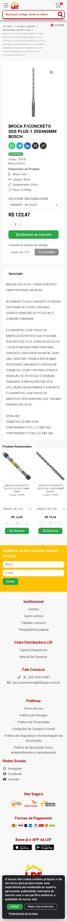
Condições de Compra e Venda (33, 729)
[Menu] (6, 5)
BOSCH (21, 163)
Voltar (58, 25)
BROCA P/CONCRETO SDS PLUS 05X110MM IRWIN (17, 488)
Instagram (14, 768)
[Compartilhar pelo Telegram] (19, 145)
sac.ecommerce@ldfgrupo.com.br (36, 682)
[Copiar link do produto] (43, 145)
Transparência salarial (33, 629)
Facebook (14, 774)
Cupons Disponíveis (33, 650)
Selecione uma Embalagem (28, 198)
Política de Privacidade (33, 722)
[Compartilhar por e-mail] (35, 145)
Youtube (13, 779)
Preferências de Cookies (23, 913)
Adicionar (18, 530)
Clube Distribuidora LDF (33, 642)
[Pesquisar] (60, 14)
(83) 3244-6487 (39, 677)
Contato (33, 609)
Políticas (33, 701)
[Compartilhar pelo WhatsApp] (11, 145)
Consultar (48, 252)
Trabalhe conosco (33, 623)
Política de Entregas (33, 715)
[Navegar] (4, 487)
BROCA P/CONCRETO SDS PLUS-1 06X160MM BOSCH (50, 488)
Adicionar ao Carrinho (35, 234)
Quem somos (33, 616)
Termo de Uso (33, 708)
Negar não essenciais (41, 906)
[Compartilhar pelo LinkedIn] (27, 145)
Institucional (34, 601)
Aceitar (15, 906)
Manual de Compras (33, 657)
